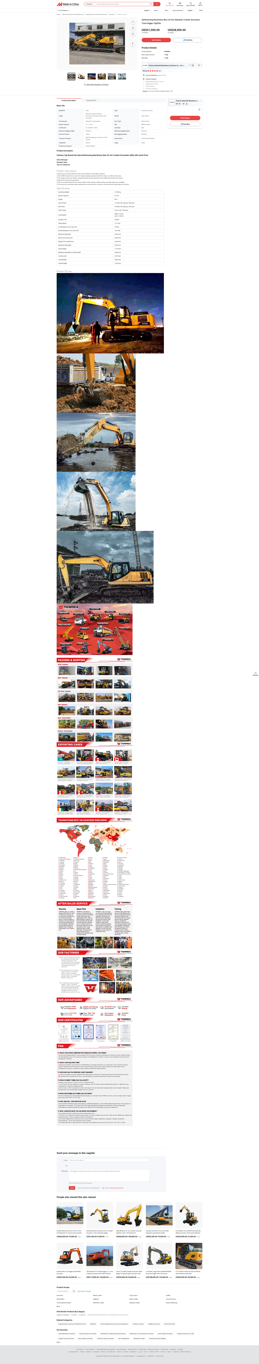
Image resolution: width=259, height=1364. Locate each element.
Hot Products (80, 1349)
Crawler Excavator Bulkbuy (157, 1338)
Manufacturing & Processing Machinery (73, 14)
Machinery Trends (139, 1338)
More (58, 1342)
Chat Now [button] (188, 40)
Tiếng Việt (176, 1351)
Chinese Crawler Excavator (105, 1338)
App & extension (178, 10)
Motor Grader (134, 1299)
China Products (90, 1349)
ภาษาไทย (162, 1351)
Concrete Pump (171, 1299)
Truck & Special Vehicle (64, 1303)
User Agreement (140, 1356)
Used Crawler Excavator (165, 1334)
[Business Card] (199, 109)
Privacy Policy (159, 1356)
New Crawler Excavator (85, 1338)
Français (103, 1351)
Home (58, 14)
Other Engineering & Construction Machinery (114, 1324)
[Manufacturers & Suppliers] (68, 4)
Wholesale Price (132, 1349)
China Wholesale (121, 1349)
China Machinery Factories (66, 1334)
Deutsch (126, 1351)
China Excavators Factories (87, 1334)
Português (96, 1351)
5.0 (177, 104)
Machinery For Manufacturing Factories (113, 1334)
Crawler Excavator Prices (66, 1338)
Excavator (111, 14)
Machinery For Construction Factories (141, 1334)
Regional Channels (153, 1349)
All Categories (63, 10)
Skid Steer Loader (98, 1303)
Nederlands (133, 1351)
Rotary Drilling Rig (171, 1303)
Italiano (119, 1351)
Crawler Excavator (122, 14)
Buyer (156, 10)
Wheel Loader (97, 1295)
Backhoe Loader (135, 1303)
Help (166, 10)
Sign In (145, 91)
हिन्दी (157, 1351)
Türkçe (169, 1351)
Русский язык (111, 1351)
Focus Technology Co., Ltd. (116, 1356)
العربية (140, 1351)
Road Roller (60, 1299)
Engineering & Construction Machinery (96, 14)
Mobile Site (173, 1349)
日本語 (151, 1351)
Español (88, 1351)
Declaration (150, 1356)
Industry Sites (142, 1349)
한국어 (146, 1351)
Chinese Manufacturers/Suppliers (105, 1349)
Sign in (200, 5)
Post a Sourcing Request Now (112, 1188)
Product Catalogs (85, 1291)
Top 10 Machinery (123, 1338)
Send (72, 1188)
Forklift (168, 1295)
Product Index (164, 1349)
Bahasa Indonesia (186, 1351)
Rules (201, 10)
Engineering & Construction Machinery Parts (72, 1324)
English (82, 1351)
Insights (180, 1349)
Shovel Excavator (169, 1324)
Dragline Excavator (154, 1324)
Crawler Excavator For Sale (185, 1334)
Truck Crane (133, 1295)
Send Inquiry (156, 40)
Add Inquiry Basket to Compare (97, 84)
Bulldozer (96, 1299)
